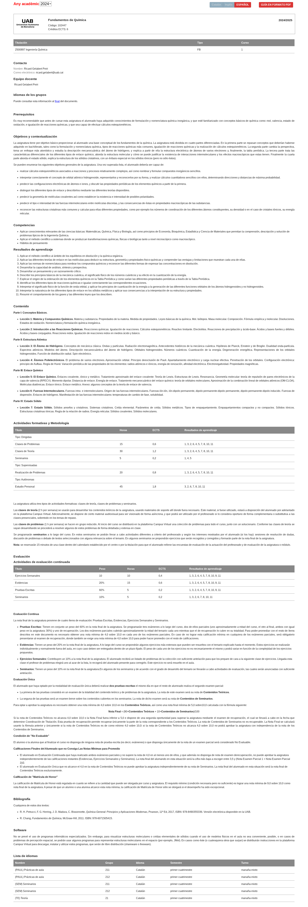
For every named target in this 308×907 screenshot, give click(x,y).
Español (242, 4)
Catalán (216, 4)
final (57, 101)
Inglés (228, 4)
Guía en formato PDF (276, 4)
